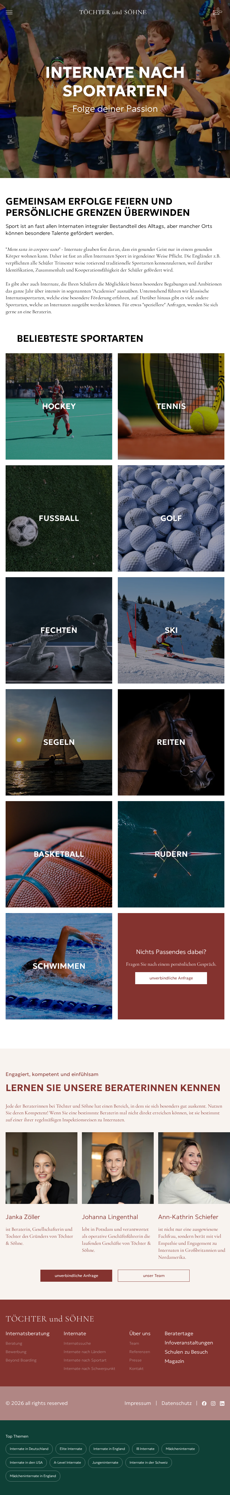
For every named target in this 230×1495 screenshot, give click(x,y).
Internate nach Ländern (85, 1351)
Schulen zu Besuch (186, 1352)
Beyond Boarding (21, 1360)
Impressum (138, 1403)
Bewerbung (16, 1351)
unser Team (154, 1275)
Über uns (140, 1333)
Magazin (174, 1361)
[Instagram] (213, 1403)
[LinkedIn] (222, 1403)
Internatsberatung (28, 1333)
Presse (135, 1360)
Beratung (14, 1343)
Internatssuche (77, 1343)
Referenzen (139, 1351)
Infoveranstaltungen (189, 1342)
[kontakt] (218, 12)
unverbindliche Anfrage (76, 1275)
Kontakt (136, 1368)
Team (134, 1343)
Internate (75, 1333)
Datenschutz (177, 1403)
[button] (9, 12)
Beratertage (179, 1333)
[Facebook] (204, 1403)
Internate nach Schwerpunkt (89, 1368)
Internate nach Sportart (85, 1360)
